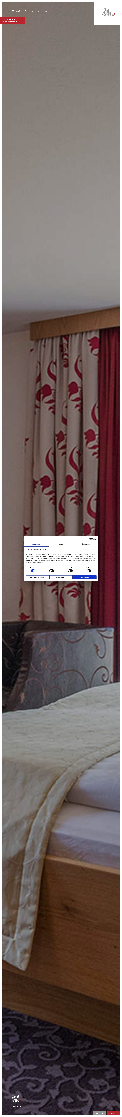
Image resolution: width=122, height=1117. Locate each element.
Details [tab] (61, 544)
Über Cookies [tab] (86, 544)
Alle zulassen (85, 577)
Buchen (114, 1113)
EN (46, 11)
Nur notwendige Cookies (37, 577)
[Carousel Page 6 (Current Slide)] (20, 1106)
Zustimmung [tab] (36, 544)
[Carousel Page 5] (18, 1106)
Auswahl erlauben (61, 577)
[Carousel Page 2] (13, 1106)
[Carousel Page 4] (16, 1106)
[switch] (51, 570)
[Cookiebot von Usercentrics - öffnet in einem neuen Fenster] (89, 539)
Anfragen (99, 1113)
